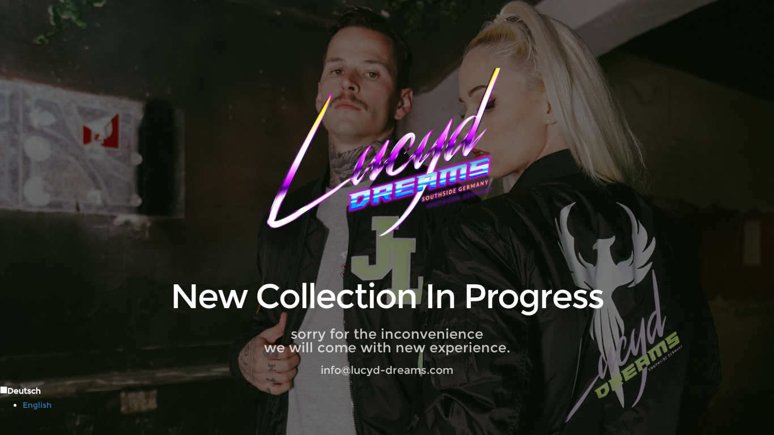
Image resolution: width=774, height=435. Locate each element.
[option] (398, 405)
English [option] (37, 405)
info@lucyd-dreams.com (387, 370)
